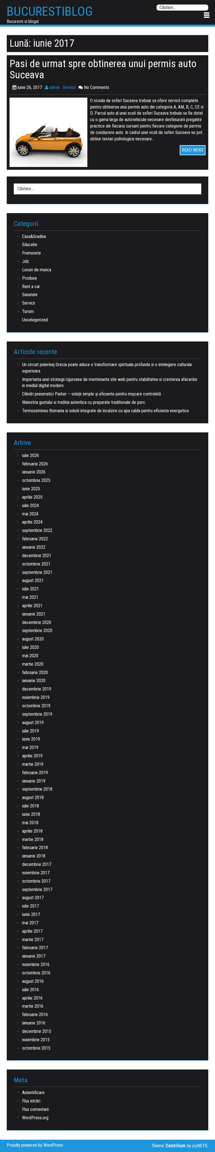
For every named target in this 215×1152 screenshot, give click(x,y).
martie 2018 (32, 839)
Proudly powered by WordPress (35, 1145)
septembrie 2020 (37, 630)
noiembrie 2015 (36, 1039)
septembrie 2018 (37, 789)
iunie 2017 (31, 914)
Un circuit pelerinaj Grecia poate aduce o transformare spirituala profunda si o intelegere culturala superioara (107, 368)
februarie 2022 (35, 538)
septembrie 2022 (37, 530)
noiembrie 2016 (36, 964)
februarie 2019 (35, 772)
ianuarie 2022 (33, 547)
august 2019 (33, 722)
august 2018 (33, 797)
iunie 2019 (31, 739)
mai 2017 (30, 922)
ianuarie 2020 (33, 680)
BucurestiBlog (50, 11)
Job (25, 261)
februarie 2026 (35, 464)
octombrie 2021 (36, 564)
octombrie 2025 (36, 480)
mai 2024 (30, 514)
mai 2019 (30, 747)
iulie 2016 (30, 989)
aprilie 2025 (32, 497)
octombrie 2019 (36, 705)
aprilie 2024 (32, 522)
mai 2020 (30, 655)
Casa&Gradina (34, 236)
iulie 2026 (30, 455)
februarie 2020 (35, 672)
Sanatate (30, 294)
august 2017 (33, 897)
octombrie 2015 (36, 1048)
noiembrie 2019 (36, 697)
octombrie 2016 (36, 973)
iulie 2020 (30, 647)
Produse (29, 278)
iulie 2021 (30, 589)
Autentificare (33, 1092)
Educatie (29, 244)
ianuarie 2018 (33, 856)
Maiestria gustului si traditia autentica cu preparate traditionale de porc (83, 402)
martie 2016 (32, 1006)
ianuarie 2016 (33, 1023)
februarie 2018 (35, 847)
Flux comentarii (35, 1109)
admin (54, 87)
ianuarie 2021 (33, 614)
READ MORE (193, 150)
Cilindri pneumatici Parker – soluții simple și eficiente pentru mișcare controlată (91, 394)
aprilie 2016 (32, 998)
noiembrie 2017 (36, 872)
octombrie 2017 (36, 881)
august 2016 (33, 981)
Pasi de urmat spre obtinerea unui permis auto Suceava (103, 69)
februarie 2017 (35, 947)
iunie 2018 (31, 814)
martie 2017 (32, 939)
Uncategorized (35, 319)
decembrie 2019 (36, 689)
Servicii (69, 87)
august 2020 (33, 639)
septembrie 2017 (37, 889)
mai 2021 (30, 597)
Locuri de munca (36, 269)
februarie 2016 (35, 1014)
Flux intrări (31, 1101)
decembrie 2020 (36, 622)
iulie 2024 (30, 505)
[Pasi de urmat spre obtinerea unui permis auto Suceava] (50, 132)
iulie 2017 (30, 906)
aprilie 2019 (32, 755)
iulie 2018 (30, 806)
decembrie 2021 (36, 555)
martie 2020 (32, 664)
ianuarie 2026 (33, 472)
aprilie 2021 (32, 605)
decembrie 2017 (36, 864)
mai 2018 (30, 822)
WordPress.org (35, 1117)
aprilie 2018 (32, 831)
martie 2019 (32, 764)
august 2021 (33, 580)
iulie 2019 (30, 731)
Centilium (176, 1145)
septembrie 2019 (37, 714)
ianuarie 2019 (33, 781)
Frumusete (31, 253)
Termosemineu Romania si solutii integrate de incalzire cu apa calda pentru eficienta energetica (105, 410)
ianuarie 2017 (33, 956)
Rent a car (31, 286)
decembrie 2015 (36, 1031)
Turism (28, 311)
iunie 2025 (31, 488)
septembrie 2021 (37, 572)
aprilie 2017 (32, 931)
